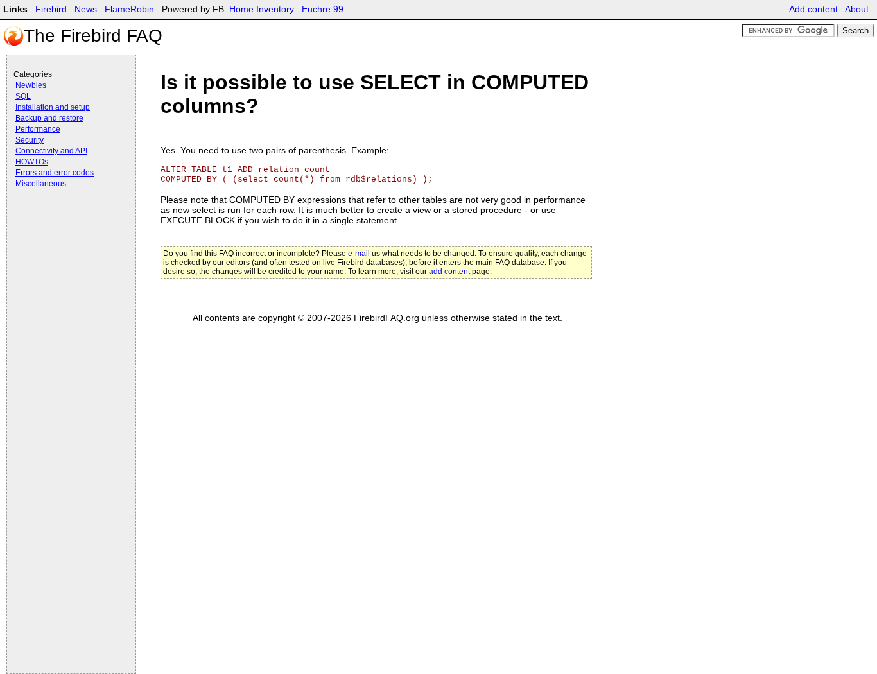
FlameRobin (129, 9)
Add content (813, 9)
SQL (23, 96)
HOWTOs (31, 161)
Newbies (30, 85)
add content (449, 271)
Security (29, 139)
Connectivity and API (51, 150)
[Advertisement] (64, 226)
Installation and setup (52, 107)
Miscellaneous (40, 183)
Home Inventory (261, 9)
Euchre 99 (322, 9)
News (85, 9)
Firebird (51, 9)
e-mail (359, 253)
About (857, 9)
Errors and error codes (54, 172)
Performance (37, 129)
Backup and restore (49, 118)
